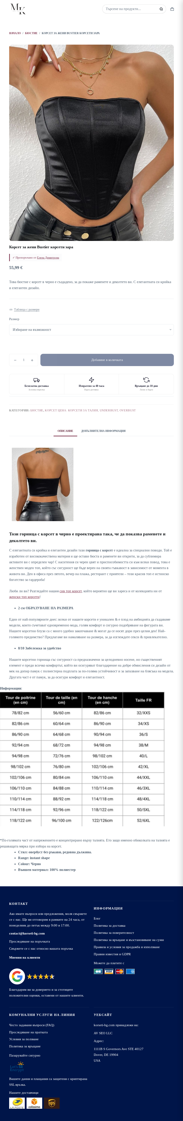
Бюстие (36, 410)
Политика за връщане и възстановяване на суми (129, 940)
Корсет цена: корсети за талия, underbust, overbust (90, 410)
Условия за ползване (24, 1039)
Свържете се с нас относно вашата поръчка (41, 948)
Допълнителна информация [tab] (103, 431)
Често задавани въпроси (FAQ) (31, 1025)
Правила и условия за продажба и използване (127, 947)
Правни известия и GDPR (112, 954)
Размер (14, 319)
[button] (24, 310)
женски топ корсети (24, 597)
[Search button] (161, 9)
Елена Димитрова (48, 257)
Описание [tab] (65, 431)
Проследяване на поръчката (29, 941)
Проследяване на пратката (28, 1032)
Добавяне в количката (107, 360)
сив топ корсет (71, 591)
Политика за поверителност (114, 933)
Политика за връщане (25, 1046)
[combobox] (131, 9)
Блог (97, 918)
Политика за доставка (109, 925)
